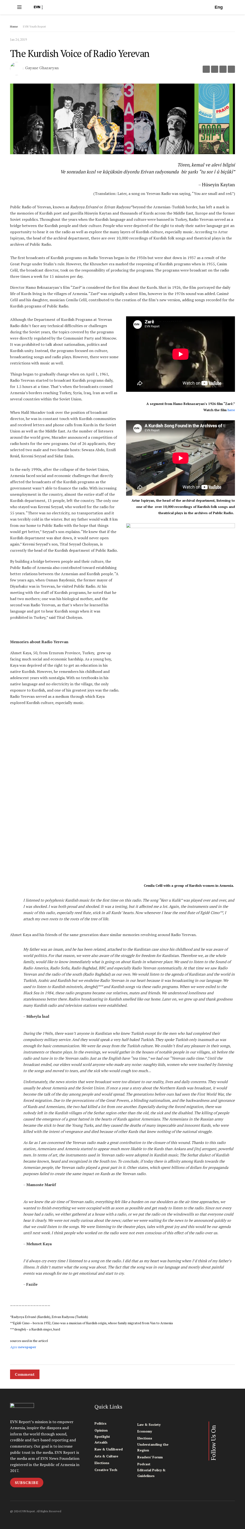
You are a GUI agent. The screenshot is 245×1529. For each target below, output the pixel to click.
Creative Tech (106, 1469)
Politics (100, 1423)
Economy (144, 1431)
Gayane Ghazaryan (42, 68)
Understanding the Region (152, 1447)
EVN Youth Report (34, 26)
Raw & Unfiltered (109, 1449)
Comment (25, 1374)
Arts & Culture (106, 1456)
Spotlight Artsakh (102, 1439)
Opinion (101, 1430)
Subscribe (27, 1482)
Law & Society (149, 1424)
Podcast (143, 1464)
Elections (102, 1463)
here (231, 410)
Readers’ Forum (150, 1457)
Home (14, 26)
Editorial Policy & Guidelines (151, 1473)
